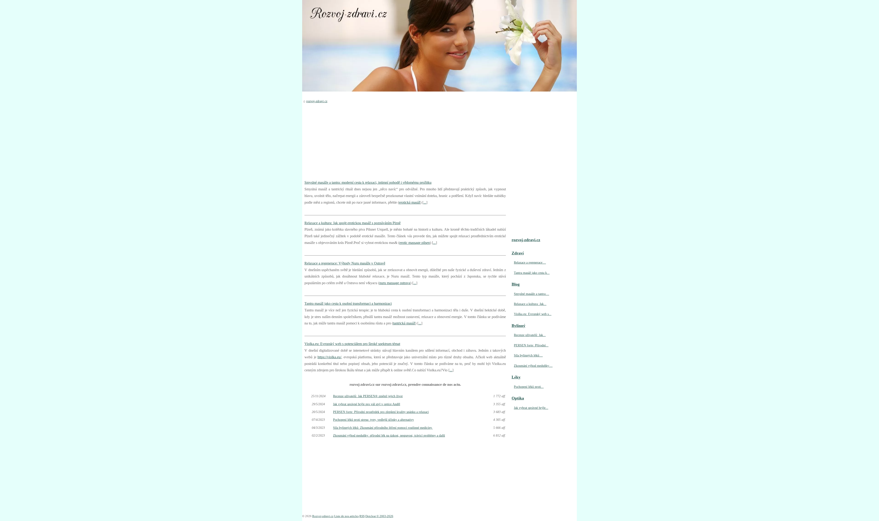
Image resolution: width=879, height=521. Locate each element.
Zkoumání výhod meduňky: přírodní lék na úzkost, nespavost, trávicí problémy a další (389, 435)
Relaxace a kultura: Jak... (530, 304)
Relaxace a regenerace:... (530, 262)
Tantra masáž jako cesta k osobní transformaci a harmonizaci (348, 303)
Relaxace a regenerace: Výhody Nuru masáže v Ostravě (344, 263)
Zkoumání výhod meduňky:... (533, 365)
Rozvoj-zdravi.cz (323, 516)
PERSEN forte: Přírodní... (531, 345)
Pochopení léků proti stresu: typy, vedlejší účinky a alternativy (373, 419)
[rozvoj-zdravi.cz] (439, 46)
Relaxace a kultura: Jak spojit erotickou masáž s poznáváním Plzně (352, 223)
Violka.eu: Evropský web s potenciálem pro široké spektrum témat (352, 344)
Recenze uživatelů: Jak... (530, 335)
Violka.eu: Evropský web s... (532, 314)
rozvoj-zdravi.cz (316, 101)
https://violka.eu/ (329, 357)
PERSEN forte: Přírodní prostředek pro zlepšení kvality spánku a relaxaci (381, 411)
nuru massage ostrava (394, 283)
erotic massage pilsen (414, 243)
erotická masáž (409, 202)
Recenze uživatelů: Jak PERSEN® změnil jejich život (368, 396)
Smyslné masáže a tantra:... (531, 294)
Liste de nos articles (346, 516)
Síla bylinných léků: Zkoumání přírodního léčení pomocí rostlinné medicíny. (383, 427)
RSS (362, 516)
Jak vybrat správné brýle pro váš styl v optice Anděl (366, 404)
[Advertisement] (405, 138)
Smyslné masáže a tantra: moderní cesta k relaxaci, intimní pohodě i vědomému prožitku (367, 182)
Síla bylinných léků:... (528, 355)
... (424, 202)
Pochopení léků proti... (529, 387)
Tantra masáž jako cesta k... (532, 273)
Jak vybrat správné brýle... (531, 408)
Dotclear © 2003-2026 (379, 516)
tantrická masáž (404, 323)
